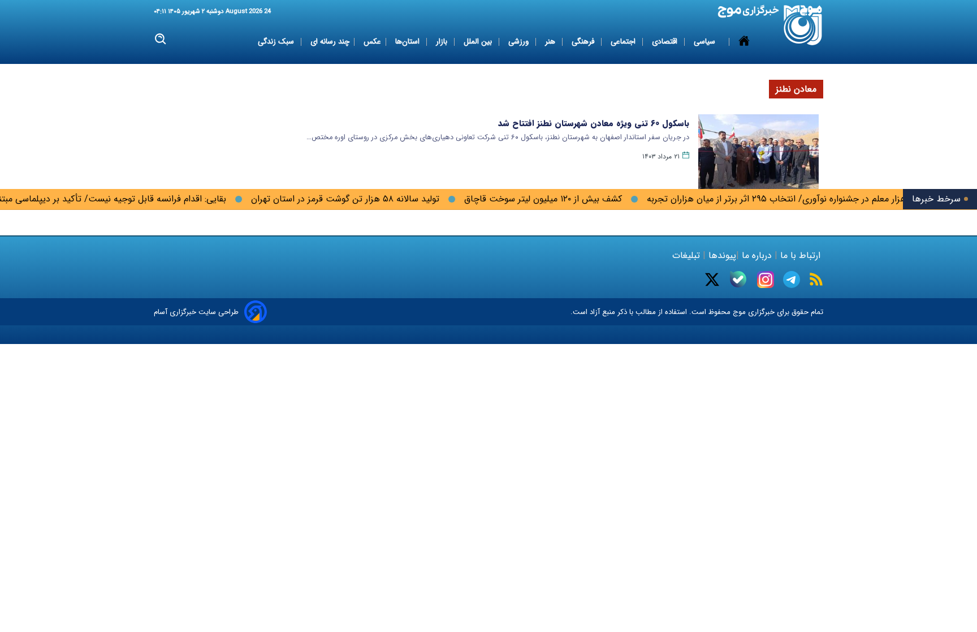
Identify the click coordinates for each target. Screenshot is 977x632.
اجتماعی (624, 42)
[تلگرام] (791, 279)
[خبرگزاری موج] (803, 25)
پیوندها (721, 255)
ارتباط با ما (800, 255)
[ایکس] (712, 279)
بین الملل (479, 42)
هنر (551, 42)
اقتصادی (666, 42)
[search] (161, 39)
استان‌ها (408, 42)
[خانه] (744, 42)
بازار (442, 42)
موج (738, 312)
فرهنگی (584, 42)
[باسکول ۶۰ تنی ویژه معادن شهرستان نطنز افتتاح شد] (758, 154)
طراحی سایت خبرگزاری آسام (196, 312)
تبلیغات (687, 255)
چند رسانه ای (329, 42)
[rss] (816, 279)
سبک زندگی (277, 42)
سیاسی (705, 42)
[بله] (738, 279)
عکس (372, 42)
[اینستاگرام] (765, 279)
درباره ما (757, 255)
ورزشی (519, 42)
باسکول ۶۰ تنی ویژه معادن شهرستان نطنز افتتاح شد (593, 123)
